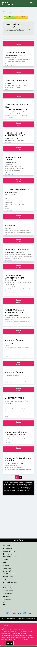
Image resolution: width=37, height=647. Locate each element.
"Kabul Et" (10, 633)
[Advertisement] (18, 518)
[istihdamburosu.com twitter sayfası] (21, 540)
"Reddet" (12, 635)
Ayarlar (3, 643)
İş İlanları (12, 12)
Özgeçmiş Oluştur (9, 571)
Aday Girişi (7, 568)
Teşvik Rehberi (8, 593)
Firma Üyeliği (8, 587)
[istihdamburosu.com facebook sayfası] (15, 540)
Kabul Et (9, 643)
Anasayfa (6, 12)
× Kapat (5, 625)
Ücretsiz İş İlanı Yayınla (10, 582)
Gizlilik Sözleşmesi (9, 551)
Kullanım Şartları (9, 548)
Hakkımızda (7, 599)
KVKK (6, 559)
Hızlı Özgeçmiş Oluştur (10, 573)
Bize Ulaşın (7, 604)
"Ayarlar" (19, 639)
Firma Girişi (7, 585)
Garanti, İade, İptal (9, 554)
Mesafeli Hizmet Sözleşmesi (11, 556)
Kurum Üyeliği (8, 590)
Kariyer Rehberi (8, 576)
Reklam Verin (8, 602)
